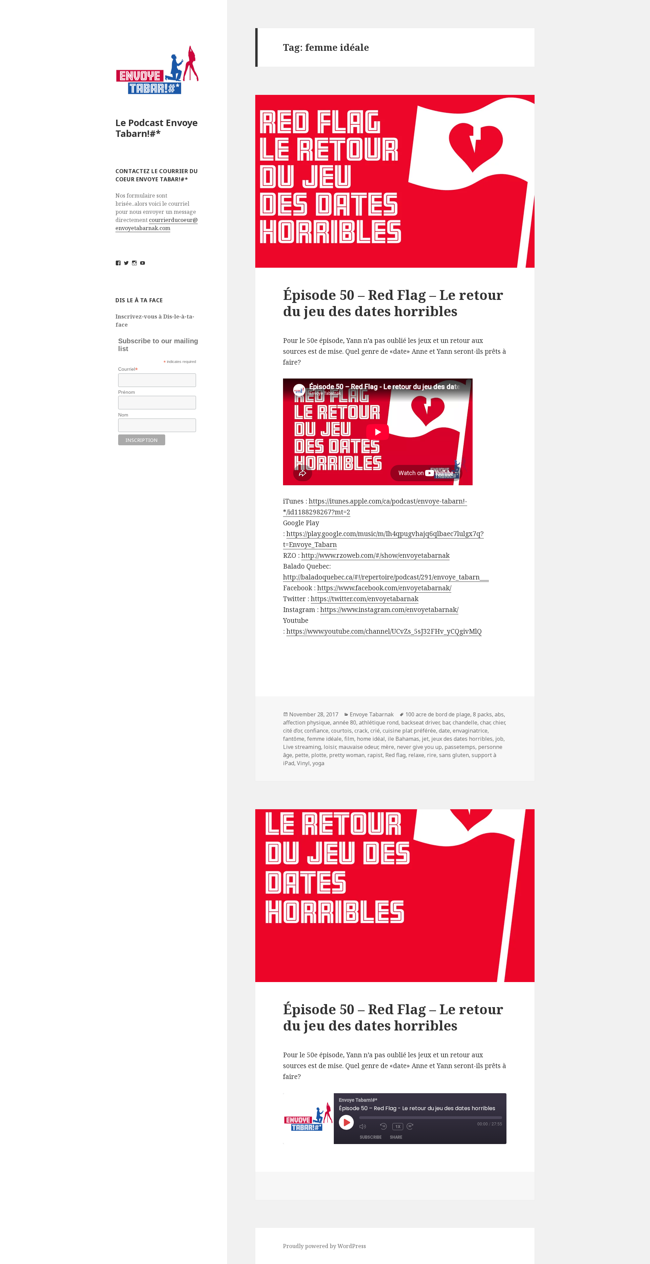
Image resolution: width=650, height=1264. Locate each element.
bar (446, 722)
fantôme (293, 738)
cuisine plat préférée (409, 730)
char (485, 722)
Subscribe (371, 1137)
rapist (375, 755)
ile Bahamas (403, 738)
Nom (123, 414)
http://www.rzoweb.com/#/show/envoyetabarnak (375, 555)
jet (425, 738)
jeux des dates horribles (462, 738)
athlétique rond (378, 722)
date (444, 730)
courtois (341, 730)
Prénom (126, 392)
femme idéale (324, 738)
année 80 (344, 722)
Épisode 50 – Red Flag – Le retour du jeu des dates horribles (393, 303)
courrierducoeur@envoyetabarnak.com (156, 224)
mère (387, 747)
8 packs (482, 714)
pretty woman (347, 755)
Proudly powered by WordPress (324, 1246)
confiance (316, 730)
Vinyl (303, 763)
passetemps (460, 747)
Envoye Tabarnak (372, 714)
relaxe (416, 755)
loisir (330, 747)
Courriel (128, 369)
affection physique (306, 722)
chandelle (465, 722)
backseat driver (420, 722)
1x (397, 1126)
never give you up (419, 747)
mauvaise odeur (358, 747)
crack (361, 730)
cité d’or (292, 730)
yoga (318, 763)
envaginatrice (470, 730)
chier (499, 722)
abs (499, 714)
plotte (318, 755)
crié (375, 730)
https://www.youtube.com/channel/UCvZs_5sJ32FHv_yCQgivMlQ (384, 631)
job (499, 738)
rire (431, 755)
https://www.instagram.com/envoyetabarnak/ (389, 609)
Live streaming (302, 747)
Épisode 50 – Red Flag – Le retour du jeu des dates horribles (393, 1017)
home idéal (371, 738)
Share (396, 1137)
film (349, 738)
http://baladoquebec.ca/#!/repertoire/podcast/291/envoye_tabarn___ (386, 577)
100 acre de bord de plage (437, 714)
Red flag (395, 755)
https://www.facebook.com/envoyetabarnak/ (384, 588)
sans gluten (454, 755)
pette (301, 755)
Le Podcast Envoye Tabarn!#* (156, 128)
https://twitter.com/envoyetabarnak (364, 598)
